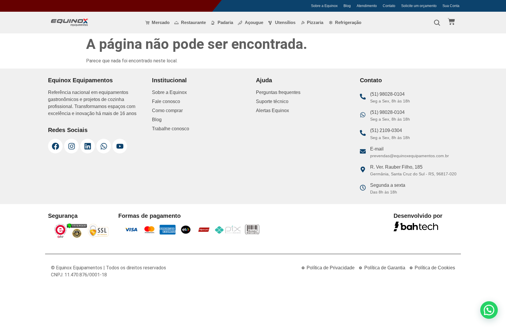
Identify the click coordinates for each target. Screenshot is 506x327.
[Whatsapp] (103, 146)
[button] (489, 310)
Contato (389, 6)
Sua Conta (450, 6)
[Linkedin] (87, 146)
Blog (347, 6)
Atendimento (367, 6)
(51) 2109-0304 (386, 130)
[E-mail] (363, 151)
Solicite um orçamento (419, 6)
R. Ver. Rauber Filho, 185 (396, 167)
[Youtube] (119, 146)
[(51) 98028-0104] (363, 97)
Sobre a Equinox (324, 6)
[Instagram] (71, 146)
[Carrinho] (451, 21)
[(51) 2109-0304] (363, 133)
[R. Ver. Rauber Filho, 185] (363, 169)
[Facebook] (55, 146)
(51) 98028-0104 (387, 94)
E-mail (377, 148)
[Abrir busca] (437, 23)
